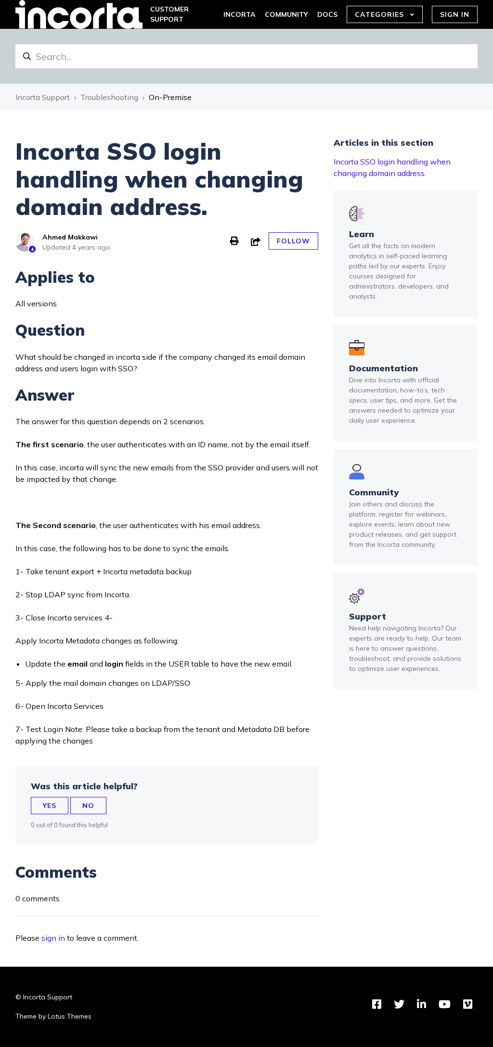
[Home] (79, 14)
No (88, 805)
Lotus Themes (69, 1016)
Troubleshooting (109, 97)
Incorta (239, 14)
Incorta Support (42, 97)
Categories (380, 14)
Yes (49, 805)
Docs (327, 14)
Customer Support (169, 14)
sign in (53, 938)
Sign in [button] (454, 14)
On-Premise (170, 97)
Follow (293, 241)
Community (286, 14)
